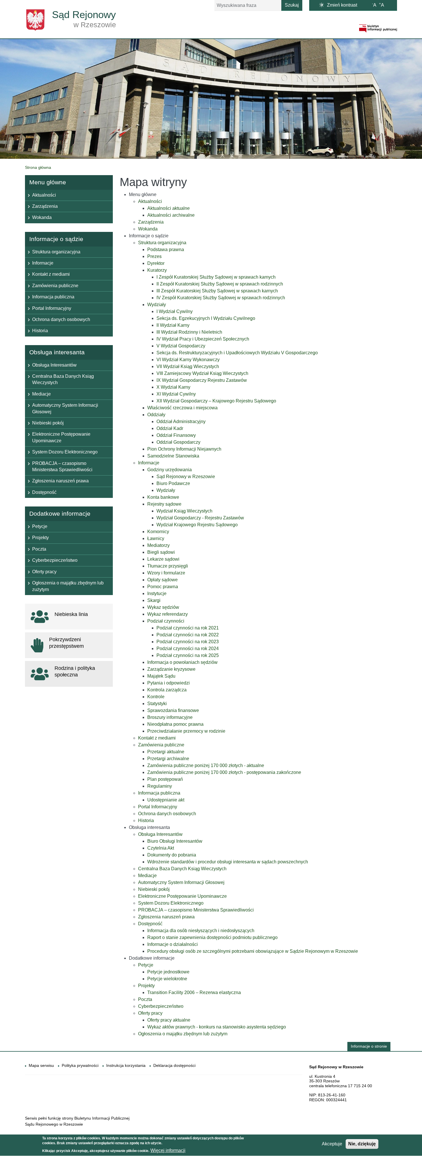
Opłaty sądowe (162, 579)
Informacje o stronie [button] (369, 1046)
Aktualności (150, 201)
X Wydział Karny (173, 387)
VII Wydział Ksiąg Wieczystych (187, 366)
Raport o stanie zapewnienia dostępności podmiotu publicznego (212, 937)
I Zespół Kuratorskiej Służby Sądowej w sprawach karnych (216, 277)
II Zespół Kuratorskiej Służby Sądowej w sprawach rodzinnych (219, 283)
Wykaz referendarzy (167, 614)
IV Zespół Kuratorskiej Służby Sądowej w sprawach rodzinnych (220, 297)
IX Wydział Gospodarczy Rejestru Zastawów (201, 380)
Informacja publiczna (159, 793)
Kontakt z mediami (157, 738)
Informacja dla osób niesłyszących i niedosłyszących (200, 930)
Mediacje (147, 875)
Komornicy (158, 531)
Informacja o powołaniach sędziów (182, 662)
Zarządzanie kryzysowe (171, 669)
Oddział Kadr (169, 428)
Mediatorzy (158, 545)
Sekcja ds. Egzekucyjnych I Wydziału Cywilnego (205, 318)
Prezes (154, 256)
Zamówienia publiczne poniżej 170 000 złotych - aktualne (205, 765)
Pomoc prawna (162, 586)
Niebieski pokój (154, 889)
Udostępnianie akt (165, 799)
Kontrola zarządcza (167, 689)
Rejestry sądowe (164, 504)
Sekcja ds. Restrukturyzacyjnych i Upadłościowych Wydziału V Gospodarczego (237, 352)
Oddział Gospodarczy (178, 442)
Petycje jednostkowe (168, 971)
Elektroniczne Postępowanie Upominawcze (182, 896)
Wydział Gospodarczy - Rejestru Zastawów (200, 517)
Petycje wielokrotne (167, 978)
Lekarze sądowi (163, 559)
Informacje (148, 462)
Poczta (145, 999)
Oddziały (156, 414)
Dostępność (150, 923)
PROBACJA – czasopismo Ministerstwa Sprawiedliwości (196, 909)
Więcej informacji (167, 1150)
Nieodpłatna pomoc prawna (175, 724)
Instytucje (157, 593)
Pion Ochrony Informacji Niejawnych (184, 449)
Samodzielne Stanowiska (173, 455)
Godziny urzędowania (169, 469)
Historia (146, 820)
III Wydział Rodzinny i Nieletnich (189, 332)
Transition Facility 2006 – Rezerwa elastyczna (194, 992)
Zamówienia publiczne (161, 744)
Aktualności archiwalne (171, 215)
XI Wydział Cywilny (176, 394)
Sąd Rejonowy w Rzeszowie (185, 476)
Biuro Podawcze (173, 483)
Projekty (146, 985)
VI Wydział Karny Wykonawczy (188, 359)
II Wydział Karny (172, 325)
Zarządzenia (151, 222)
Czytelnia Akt (160, 848)
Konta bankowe (163, 497)
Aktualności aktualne (168, 208)
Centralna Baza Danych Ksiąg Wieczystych (182, 868)
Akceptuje (332, 1143)
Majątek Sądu (161, 676)
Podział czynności (165, 621)
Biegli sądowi (161, 552)
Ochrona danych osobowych (167, 813)
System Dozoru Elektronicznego (171, 903)
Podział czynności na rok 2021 (187, 627)
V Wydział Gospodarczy (180, 345)
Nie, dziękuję (362, 1143)
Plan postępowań (165, 779)
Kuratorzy (157, 270)
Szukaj (292, 5)
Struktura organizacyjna (162, 242)
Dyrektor (155, 263)
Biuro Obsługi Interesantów (174, 841)
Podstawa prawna (165, 249)
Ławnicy (155, 538)
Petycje (145, 965)
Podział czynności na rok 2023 (187, 641)
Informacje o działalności (172, 944)
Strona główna (38, 167)
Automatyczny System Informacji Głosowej (181, 882)
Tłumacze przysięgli (167, 566)
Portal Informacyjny (157, 806)
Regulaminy (159, 786)
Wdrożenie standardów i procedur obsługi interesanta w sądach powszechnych (227, 861)
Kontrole (155, 696)
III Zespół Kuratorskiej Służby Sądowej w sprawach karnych (217, 290)
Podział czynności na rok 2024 (187, 648)
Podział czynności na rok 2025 (187, 655)
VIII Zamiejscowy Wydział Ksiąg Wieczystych (202, 373)
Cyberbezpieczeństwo (160, 1006)
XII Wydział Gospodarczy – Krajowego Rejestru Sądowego (216, 400)
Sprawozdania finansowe (173, 710)
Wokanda (148, 228)
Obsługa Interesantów (160, 834)
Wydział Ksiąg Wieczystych (184, 510)
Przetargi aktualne (165, 751)
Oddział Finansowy (176, 435)
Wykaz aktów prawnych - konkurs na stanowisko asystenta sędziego (216, 1026)
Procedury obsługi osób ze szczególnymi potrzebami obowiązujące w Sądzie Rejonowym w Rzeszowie (252, 951)
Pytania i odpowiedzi (168, 682)
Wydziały (156, 304)
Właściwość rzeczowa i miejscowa (182, 407)
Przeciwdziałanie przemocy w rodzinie (186, 731)
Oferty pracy (150, 1013)
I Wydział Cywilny (174, 311)
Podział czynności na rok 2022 (187, 634)
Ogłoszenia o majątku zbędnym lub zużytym (182, 1033)
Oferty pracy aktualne (168, 1020)
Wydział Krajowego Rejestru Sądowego (197, 524)
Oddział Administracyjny (181, 421)
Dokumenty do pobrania (171, 854)
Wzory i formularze (166, 572)
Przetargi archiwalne (168, 758)
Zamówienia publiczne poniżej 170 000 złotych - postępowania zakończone (224, 772)
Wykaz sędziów (163, 607)
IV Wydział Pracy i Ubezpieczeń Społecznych (202, 339)
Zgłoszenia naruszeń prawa (166, 916)
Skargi (153, 600)
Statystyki (157, 703)
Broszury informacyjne (170, 717)
